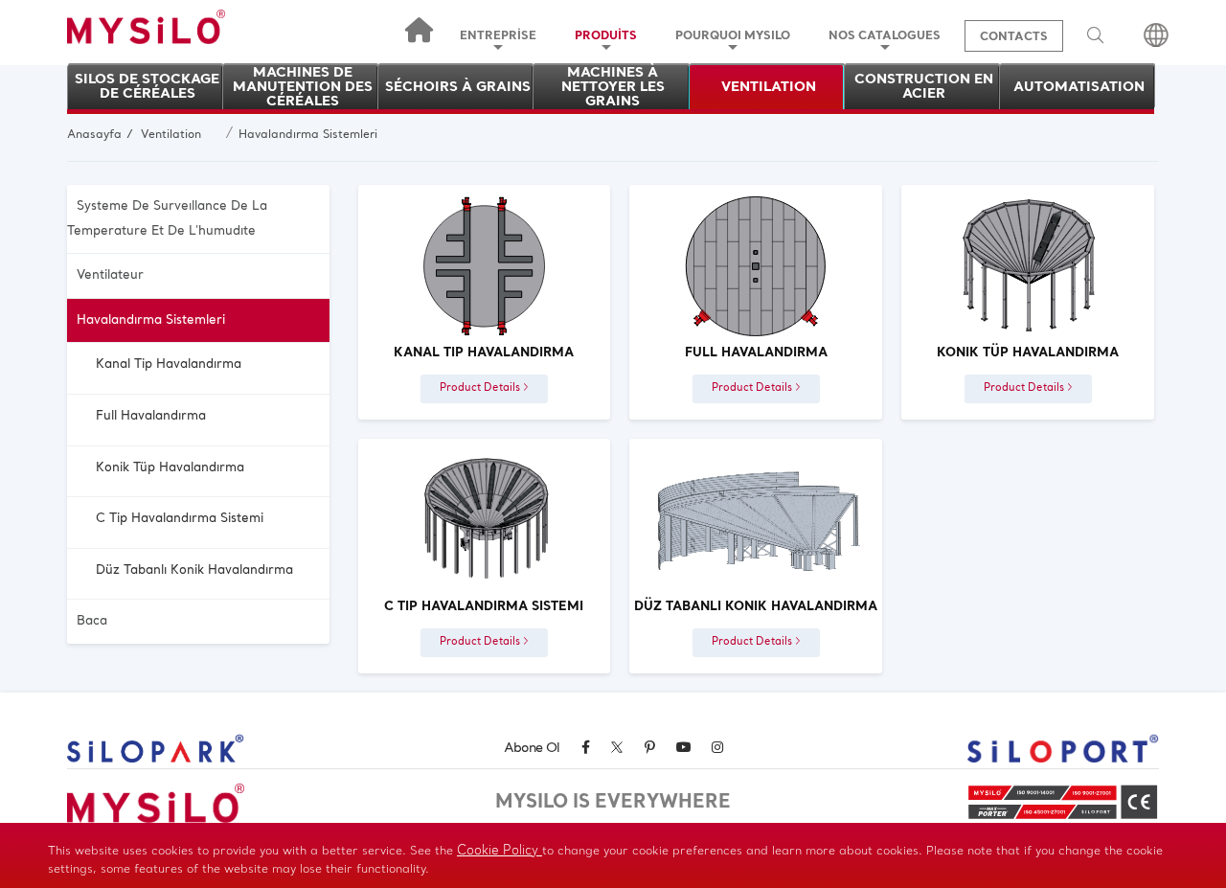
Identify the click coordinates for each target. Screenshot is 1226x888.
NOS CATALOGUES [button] (885, 36)
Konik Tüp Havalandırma (170, 468)
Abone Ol (532, 748)
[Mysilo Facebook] (585, 748)
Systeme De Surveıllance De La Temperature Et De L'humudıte (167, 219)
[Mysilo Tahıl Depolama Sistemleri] (146, 40)
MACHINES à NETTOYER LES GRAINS (613, 87)
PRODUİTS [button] (606, 36)
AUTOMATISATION (1079, 88)
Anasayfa (94, 135)
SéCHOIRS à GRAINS (458, 88)
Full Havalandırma (151, 416)
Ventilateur (110, 275)
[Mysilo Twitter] (617, 750)
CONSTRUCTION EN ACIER (923, 87)
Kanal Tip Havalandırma (168, 364)
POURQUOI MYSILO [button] (732, 36)
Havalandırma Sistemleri (307, 135)
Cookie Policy (499, 851)
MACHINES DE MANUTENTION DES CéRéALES (303, 87)
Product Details (481, 388)
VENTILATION (768, 88)
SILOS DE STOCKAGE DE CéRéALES (147, 87)
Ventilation (171, 135)
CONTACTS (1014, 37)
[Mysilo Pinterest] (649, 748)
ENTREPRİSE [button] (498, 36)
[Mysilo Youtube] (683, 748)
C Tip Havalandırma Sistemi (179, 519)
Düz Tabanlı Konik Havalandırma (194, 570)
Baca (92, 621)
